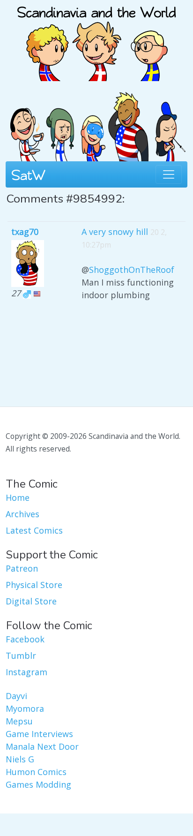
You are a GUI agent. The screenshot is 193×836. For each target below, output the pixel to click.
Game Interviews (39, 733)
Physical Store (34, 584)
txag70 (24, 231)
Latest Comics (34, 530)
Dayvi (16, 695)
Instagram (26, 672)
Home (18, 497)
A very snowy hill (115, 231)
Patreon (22, 568)
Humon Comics (36, 771)
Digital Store (31, 601)
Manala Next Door (42, 746)
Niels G (20, 759)
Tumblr (21, 655)
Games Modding (38, 784)
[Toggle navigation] (169, 174)
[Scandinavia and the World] (96, 39)
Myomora (25, 708)
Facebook (25, 639)
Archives (22, 514)
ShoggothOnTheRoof (131, 269)
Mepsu (19, 721)
